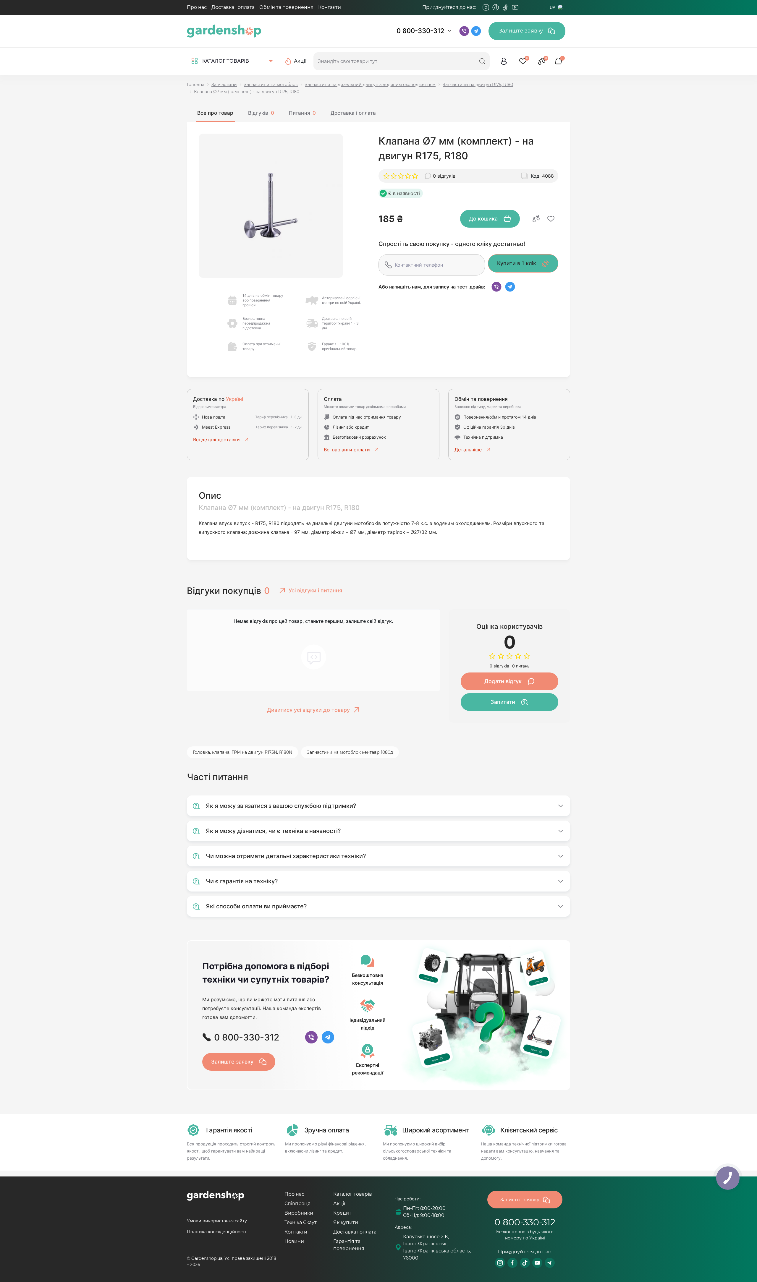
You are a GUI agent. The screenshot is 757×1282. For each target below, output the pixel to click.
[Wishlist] (551, 219)
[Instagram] (485, 7)
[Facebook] (495, 7)
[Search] (482, 61)
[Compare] (536, 219)
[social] (496, 286)
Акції (339, 1203)
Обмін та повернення (286, 7)
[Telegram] (524, 7)
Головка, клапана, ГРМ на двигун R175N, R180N (242, 752)
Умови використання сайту (217, 1220)
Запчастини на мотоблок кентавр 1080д (350, 752)
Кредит (342, 1213)
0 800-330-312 (420, 31)
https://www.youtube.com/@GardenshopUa (537, 1263)
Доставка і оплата (233, 7)
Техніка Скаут (300, 1222)
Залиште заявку (521, 30)
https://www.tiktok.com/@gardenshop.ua (525, 1263)
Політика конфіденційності (216, 1231)
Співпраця (297, 1203)
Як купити (345, 1222)
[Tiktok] (505, 7)
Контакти (329, 7)
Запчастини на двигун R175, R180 (478, 84)
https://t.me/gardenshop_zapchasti (550, 1263)
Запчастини (224, 84)
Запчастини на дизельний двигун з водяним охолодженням (370, 84)
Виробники (298, 1213)
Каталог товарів (352, 1194)
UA (552, 7)
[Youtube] (515, 7)
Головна (195, 84)
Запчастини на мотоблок (271, 84)
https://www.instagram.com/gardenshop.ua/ (500, 1263)
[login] (503, 61)
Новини (294, 1241)
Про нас (197, 7)
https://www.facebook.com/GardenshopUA (512, 1263)
